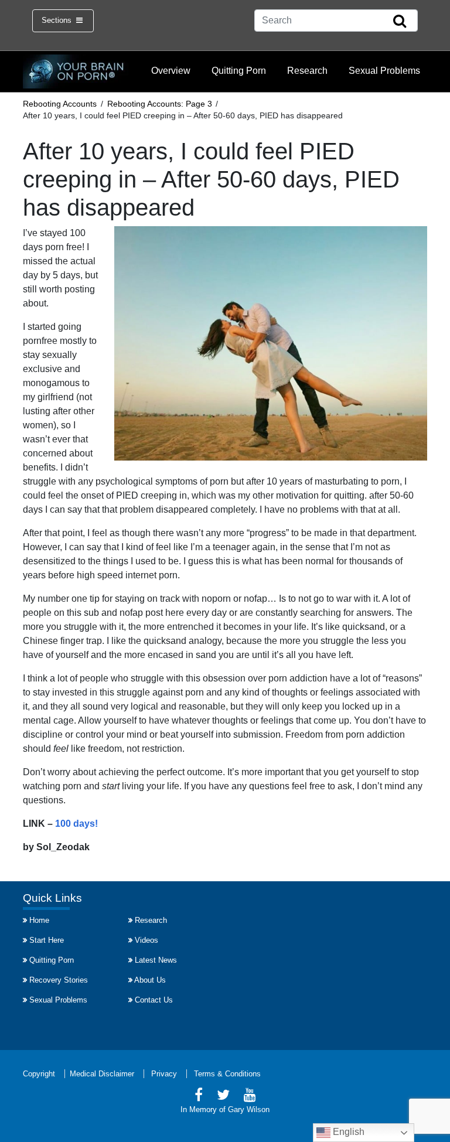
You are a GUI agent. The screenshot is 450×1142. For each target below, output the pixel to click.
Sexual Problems (384, 71)
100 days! (76, 824)
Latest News (156, 960)
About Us (150, 980)
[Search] (399, 21)
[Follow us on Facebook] (199, 1097)
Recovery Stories (58, 980)
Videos (146, 940)
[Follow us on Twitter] (223, 1097)
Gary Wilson (249, 1109)
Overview (170, 71)
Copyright (39, 1073)
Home (39, 920)
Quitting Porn (239, 71)
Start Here (46, 940)
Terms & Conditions (227, 1073)
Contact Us (154, 1000)
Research (307, 71)
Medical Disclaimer (102, 1073)
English (347, 1132)
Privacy (164, 1073)
